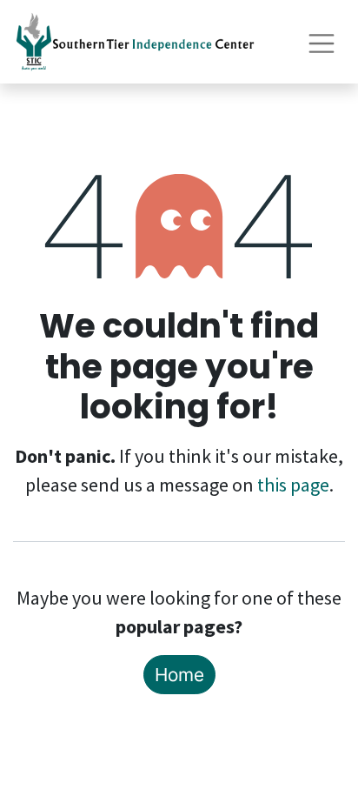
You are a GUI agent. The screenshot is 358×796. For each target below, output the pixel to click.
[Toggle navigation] (321, 41)
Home (179, 675)
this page (293, 484)
